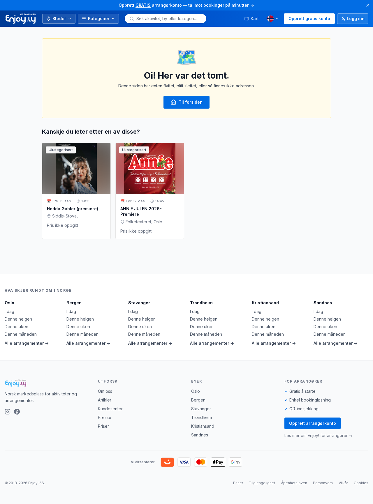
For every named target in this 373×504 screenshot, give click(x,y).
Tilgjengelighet (262, 483)
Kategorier (98, 18)
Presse (104, 417)
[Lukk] (368, 5)
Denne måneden (21, 334)
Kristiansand (265, 302)
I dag (9, 311)
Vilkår (343, 483)
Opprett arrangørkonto (312, 423)
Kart (255, 18)
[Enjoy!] (47, 383)
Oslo (9, 302)
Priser (103, 426)
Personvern (323, 483)
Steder (59, 18)
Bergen (74, 302)
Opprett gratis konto (309, 18)
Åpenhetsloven (294, 483)
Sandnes (323, 302)
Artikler (104, 399)
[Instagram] (7, 412)
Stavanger (139, 302)
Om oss (105, 391)
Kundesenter (110, 408)
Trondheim (201, 302)
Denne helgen (18, 318)
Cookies (361, 483)
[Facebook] (17, 412)
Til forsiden (191, 102)
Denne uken (16, 326)
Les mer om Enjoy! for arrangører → (318, 435)
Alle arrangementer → (27, 343)
